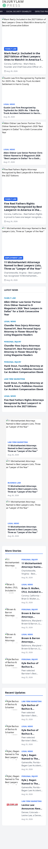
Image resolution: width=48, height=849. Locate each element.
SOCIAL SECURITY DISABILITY (18, 11)
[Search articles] (44, 3)
